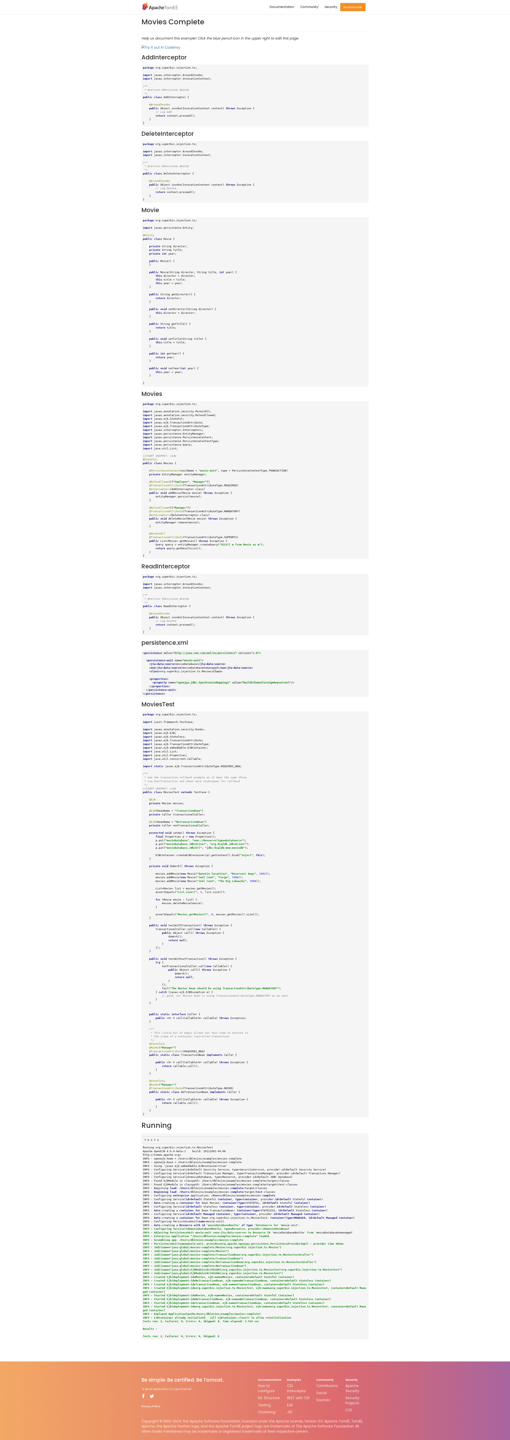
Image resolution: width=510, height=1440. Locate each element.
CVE (348, 1410)
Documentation (282, 7)
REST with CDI (298, 1398)
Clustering (267, 1412)
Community (309, 7)
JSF (289, 1412)
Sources (323, 1400)
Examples (294, 1380)
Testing (264, 1405)
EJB (289, 1405)
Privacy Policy (150, 1406)
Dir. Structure (269, 1398)
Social (321, 1393)
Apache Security (352, 1388)
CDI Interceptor (296, 1388)
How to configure (266, 1388)
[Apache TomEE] (159, 7)
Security (331, 7)
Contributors (327, 1385)
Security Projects (352, 1401)
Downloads (353, 7)
